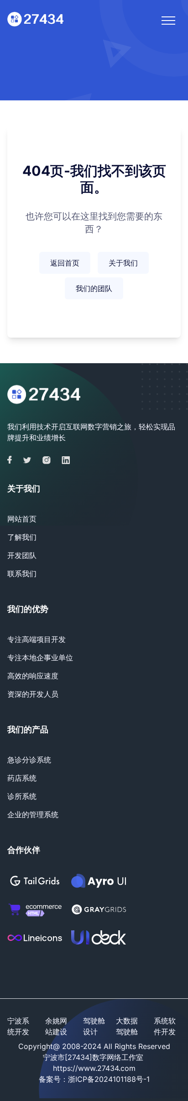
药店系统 (22, 778)
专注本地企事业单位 (40, 657)
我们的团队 (94, 288)
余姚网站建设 (56, 1026)
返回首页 (64, 262)
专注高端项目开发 (36, 639)
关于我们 (123, 262)
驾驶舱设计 (94, 1026)
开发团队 (22, 555)
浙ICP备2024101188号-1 (109, 1079)
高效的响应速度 (32, 675)
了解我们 (22, 537)
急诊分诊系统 (29, 759)
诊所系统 (22, 796)
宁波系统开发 (18, 1026)
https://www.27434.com (94, 1068)
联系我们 (22, 573)
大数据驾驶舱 (127, 1026)
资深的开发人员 (32, 694)
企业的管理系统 (32, 814)
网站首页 (22, 518)
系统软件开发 (165, 1026)
